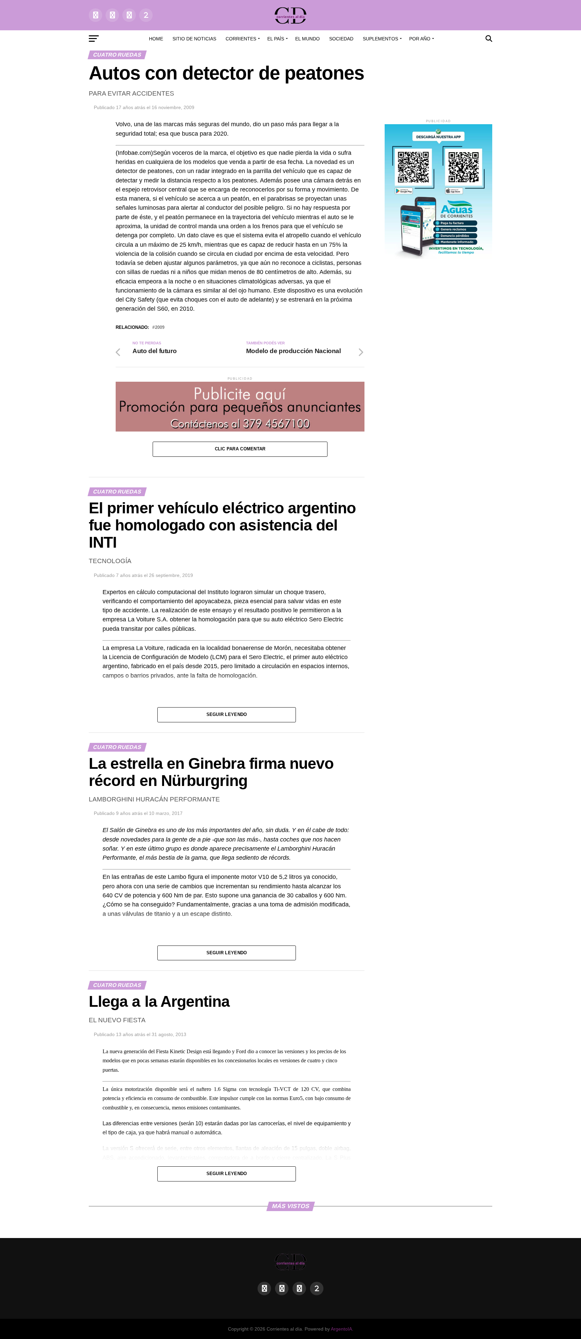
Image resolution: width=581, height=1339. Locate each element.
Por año (419, 38)
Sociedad (341, 38)
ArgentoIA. (342, 1329)
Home (156, 38)
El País (275, 38)
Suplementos (380, 38)
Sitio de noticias (194, 38)
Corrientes (241, 38)
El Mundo (307, 38)
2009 (159, 327)
